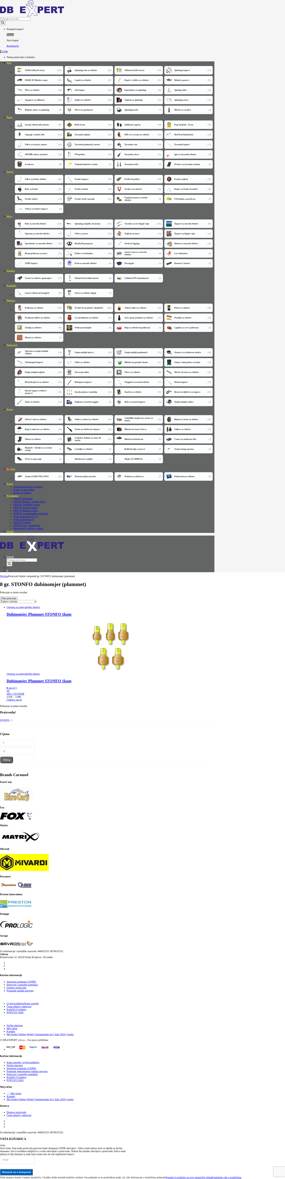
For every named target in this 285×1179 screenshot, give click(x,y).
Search (10, 556)
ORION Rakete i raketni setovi (29, 501)
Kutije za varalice (22, 492)
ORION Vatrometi (22, 498)
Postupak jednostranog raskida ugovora (27, 1071)
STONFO (5, 720)
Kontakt (11, 1031)
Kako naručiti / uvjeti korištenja (23, 1062)
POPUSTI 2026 (15, 1012)
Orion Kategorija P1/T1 (25, 516)
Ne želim (207, 1177)
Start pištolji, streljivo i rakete (28, 528)
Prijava (10, 34)
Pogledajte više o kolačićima (226, 1177)
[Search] (3, 23)
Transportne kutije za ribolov (28, 486)
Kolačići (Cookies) (16, 1009)
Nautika (11, 270)
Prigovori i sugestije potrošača (22, 984)
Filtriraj (6, 759)
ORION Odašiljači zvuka (26, 504)
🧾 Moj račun (14, 1093)
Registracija (13, 46)
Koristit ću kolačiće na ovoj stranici (184, 1177)
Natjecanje (12, 345)
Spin (9, 63)
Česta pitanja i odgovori (19, 1006)
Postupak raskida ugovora (20, 990)
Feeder (10, 171)
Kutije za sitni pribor (23, 489)
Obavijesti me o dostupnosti (16, 1172)
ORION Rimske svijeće (25, 510)
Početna (4, 576)
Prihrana (11, 300)
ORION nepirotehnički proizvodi (30, 513)
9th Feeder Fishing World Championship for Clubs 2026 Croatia (40, 1034)
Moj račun (12, 1028)
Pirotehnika (12, 495)
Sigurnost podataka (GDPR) (21, 981)
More (9, 216)
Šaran (9, 117)
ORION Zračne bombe (25, 507)
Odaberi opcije (14, 699)
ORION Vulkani (22, 522)
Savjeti (10, 531)
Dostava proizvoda (16, 987)
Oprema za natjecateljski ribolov (23, 607)
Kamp (10, 409)
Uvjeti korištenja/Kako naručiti (23, 1003)
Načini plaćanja (15, 1025)
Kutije (10, 484)
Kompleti (11, 285)
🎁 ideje (11, 469)
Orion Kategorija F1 (23, 519)
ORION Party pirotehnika (26, 525)
